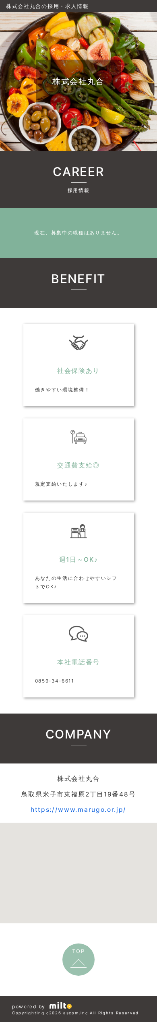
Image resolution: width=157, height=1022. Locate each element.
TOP (78, 951)
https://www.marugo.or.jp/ (78, 809)
